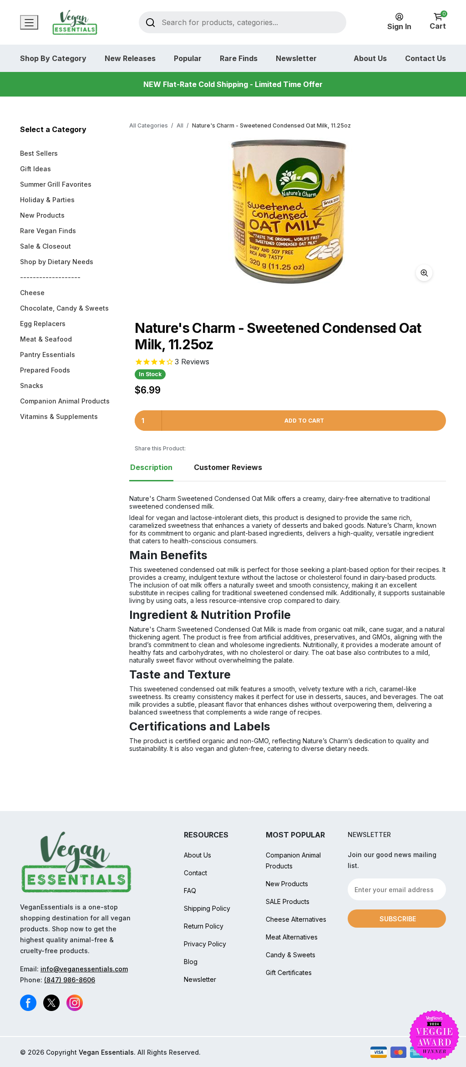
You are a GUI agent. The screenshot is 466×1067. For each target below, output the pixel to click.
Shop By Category (53, 58)
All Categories (148, 125)
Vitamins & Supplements (59, 416)
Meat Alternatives (292, 937)
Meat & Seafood (46, 339)
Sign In (399, 26)
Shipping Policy (207, 908)
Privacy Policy (205, 944)
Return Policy (203, 926)
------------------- (50, 277)
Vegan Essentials (106, 1052)
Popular (188, 58)
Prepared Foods (45, 370)
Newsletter (296, 58)
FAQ (190, 890)
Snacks (31, 385)
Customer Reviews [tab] (228, 467)
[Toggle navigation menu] (29, 22)
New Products (42, 215)
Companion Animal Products (65, 401)
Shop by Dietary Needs (56, 261)
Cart (438, 22)
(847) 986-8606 (69, 980)
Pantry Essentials (47, 354)
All (180, 125)
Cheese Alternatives (296, 919)
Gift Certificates (289, 972)
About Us (370, 58)
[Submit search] (150, 22)
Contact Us (425, 58)
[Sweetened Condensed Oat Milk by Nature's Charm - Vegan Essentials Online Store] (287, 212)
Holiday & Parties (47, 200)
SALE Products (287, 901)
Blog (191, 961)
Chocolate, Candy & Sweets (64, 308)
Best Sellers (39, 153)
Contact (195, 873)
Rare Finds (239, 58)
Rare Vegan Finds (48, 231)
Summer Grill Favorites (55, 184)
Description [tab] (151, 467)
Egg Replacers (43, 323)
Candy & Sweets (290, 955)
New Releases (130, 58)
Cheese (32, 292)
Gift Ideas (35, 169)
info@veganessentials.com (84, 969)
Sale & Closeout (45, 246)
